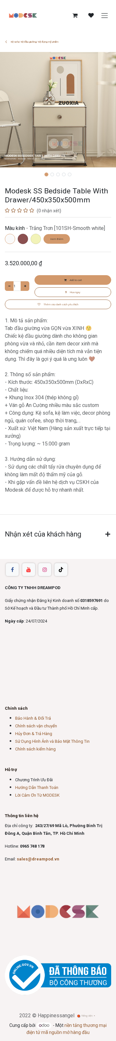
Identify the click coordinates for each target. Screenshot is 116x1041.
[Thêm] (25, 286)
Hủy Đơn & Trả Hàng (33, 733)
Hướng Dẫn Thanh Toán (36, 787)
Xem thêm (56, 239)
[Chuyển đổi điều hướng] (104, 15)
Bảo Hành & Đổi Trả (33, 718)
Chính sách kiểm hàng (35, 749)
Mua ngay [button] (74, 292)
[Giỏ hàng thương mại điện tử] (75, 15)
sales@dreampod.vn (38, 859)
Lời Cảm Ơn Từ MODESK (37, 795)
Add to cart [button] (75, 280)
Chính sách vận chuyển (36, 726)
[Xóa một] (9, 286)
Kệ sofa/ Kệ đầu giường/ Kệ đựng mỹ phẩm (34, 41)
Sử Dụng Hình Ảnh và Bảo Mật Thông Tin (52, 741)
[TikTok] (60, 569)
